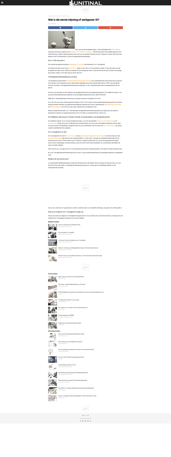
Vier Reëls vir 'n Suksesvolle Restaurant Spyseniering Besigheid (76, 388)
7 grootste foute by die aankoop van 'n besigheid (72, 240)
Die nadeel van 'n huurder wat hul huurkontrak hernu (73, 307)
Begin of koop (66, 16)
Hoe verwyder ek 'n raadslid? (66, 232)
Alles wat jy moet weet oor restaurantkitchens (71, 276)
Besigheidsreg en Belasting (54, 16)
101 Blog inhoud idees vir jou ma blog (68, 300)
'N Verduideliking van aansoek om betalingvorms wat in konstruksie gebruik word (80, 292)
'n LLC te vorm (70, 136)
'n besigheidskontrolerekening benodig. (78, 81)
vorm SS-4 (72, 68)
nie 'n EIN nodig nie (110, 125)
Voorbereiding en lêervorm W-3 (67, 365)
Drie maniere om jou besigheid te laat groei (70, 341)
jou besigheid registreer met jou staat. (92, 136)
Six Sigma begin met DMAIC (66, 315)
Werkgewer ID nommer (77, 64)
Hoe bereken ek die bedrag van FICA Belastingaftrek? (73, 372)
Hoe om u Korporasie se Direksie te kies (69, 224)
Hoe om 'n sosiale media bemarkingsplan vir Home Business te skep (77, 396)
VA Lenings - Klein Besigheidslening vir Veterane (71, 284)
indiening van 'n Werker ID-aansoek (81, 52)
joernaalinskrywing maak (113, 104)
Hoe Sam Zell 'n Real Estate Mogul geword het (71, 357)
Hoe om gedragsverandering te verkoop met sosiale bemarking (76, 349)
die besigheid (116, 49)
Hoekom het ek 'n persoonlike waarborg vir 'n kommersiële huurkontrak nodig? (80, 255)
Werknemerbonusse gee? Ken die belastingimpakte (72, 380)
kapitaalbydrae (56, 107)
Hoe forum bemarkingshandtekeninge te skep (71, 334)
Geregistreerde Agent (55, 138)
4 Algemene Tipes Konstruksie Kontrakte (69, 323)
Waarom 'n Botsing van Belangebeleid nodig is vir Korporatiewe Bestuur (78, 248)
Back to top (85, 415)
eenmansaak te (53, 123)
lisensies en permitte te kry (105, 121)
